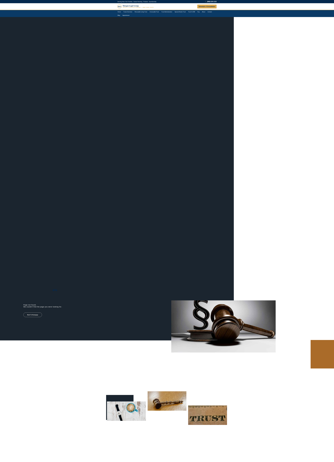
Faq (198, 12)
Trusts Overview (127, 12)
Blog (119, 15)
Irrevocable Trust (154, 12)
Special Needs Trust (180, 12)
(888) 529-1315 (212, 1)
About (203, 12)
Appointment (125, 15)
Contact (210, 12)
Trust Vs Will (191, 12)
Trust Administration (166, 12)
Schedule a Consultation (207, 6)
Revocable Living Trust (141, 12)
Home (119, 12)
